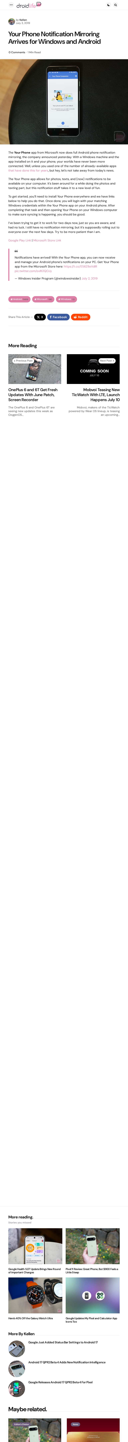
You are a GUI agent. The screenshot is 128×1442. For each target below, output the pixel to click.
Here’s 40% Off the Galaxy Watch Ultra (30, 1318)
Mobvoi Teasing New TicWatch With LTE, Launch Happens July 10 (96, 394)
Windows (68, 299)
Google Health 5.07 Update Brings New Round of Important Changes (34, 1270)
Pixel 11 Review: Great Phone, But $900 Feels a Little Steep (92, 1270)
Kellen (23, 20)
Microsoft (44, 299)
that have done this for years (28, 171)
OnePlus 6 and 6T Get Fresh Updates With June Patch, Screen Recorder (32, 394)
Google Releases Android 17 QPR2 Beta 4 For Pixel (60, 1382)
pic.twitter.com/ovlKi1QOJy (33, 271)
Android (20, 299)
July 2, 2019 (90, 278)
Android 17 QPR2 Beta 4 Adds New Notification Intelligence (67, 1362)
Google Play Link (19, 240)
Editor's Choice (21, 1424)
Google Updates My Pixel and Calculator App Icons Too (91, 1320)
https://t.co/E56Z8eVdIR (80, 267)
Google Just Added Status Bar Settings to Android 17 (63, 1342)
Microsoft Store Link (47, 240)
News (75, 1424)
